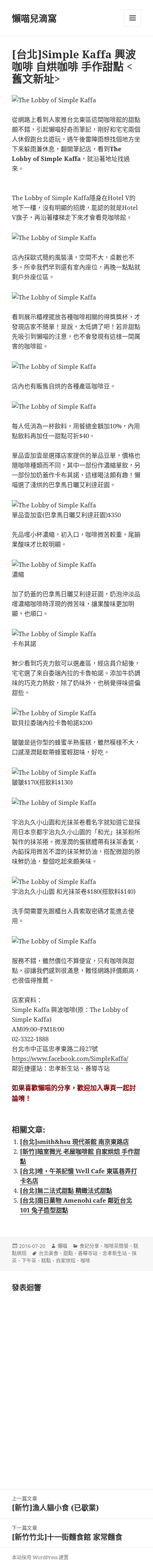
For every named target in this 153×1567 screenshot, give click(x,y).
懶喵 (62, 1246)
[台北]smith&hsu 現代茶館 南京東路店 (74, 1141)
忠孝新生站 (114, 1253)
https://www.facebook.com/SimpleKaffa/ (70, 1058)
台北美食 (48, 1253)
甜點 (68, 1253)
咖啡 (85, 1260)
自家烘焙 (65, 1260)
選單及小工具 (132, 17)
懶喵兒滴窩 (34, 18)
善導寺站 (88, 1253)
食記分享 (89, 1246)
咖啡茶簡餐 (116, 1246)
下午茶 (29, 1260)
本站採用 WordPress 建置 (40, 1557)
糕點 (46, 1260)
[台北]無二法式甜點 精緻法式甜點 (66, 1190)
